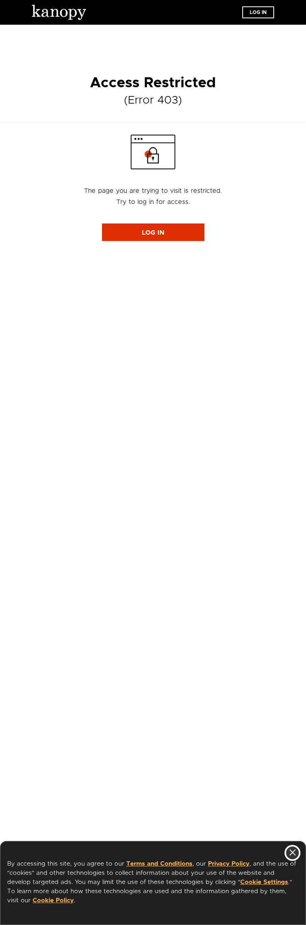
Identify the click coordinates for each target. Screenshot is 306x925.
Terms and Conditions (159, 864)
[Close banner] (292, 853)
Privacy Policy (228, 864)
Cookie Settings (264, 882)
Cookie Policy (53, 900)
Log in (258, 12)
